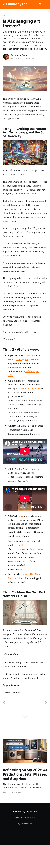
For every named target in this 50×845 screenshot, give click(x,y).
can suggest (22, 359)
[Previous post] (4, 703)
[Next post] (45, 703)
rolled (20, 515)
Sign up (18, 817)
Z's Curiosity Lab (15, 4)
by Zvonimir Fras (25, 824)
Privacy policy (30, 817)
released (25, 574)
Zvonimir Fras (19, 55)
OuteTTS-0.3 (23, 544)
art (4, 15)
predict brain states (30, 388)
